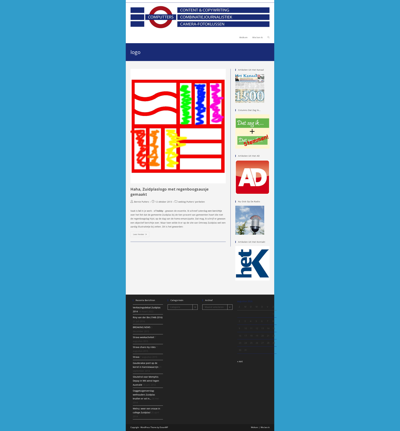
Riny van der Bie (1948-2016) (147, 317)
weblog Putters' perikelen (191, 201)
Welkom (254, 427)
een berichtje (215, 210)
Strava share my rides (144, 347)
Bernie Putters (141, 201)
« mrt (240, 361)
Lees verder (141, 235)
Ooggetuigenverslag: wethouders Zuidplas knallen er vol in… (144, 394)
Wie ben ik (265, 427)
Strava (136, 356)
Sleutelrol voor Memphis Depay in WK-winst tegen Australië (146, 380)
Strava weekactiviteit (143, 337)
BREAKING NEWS (141, 327)
